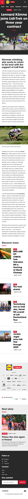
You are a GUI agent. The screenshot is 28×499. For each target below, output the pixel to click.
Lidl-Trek (9, 9)
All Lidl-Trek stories (8, 397)
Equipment (18, 6)
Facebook (24, 399)
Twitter (5, 461)
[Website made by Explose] (25, 491)
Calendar (25, 6)
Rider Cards (4, 474)
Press (3, 470)
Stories (12, 6)
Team (7, 6)
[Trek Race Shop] (10, 2)
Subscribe (22, 482)
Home (2, 6)
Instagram (6, 459)
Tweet (16, 399)
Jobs (3, 472)
